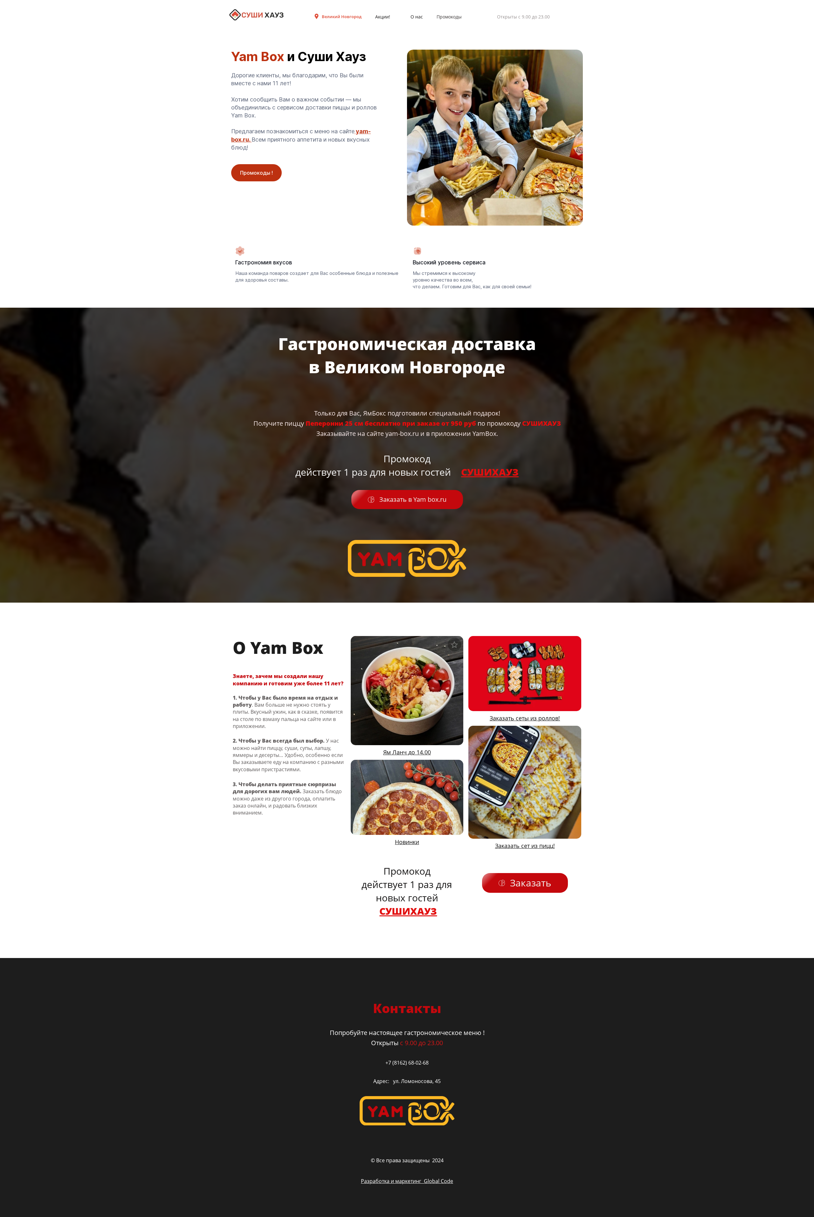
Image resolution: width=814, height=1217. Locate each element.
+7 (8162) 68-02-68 (407, 1062)
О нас (416, 17)
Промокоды (449, 17)
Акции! (382, 17)
